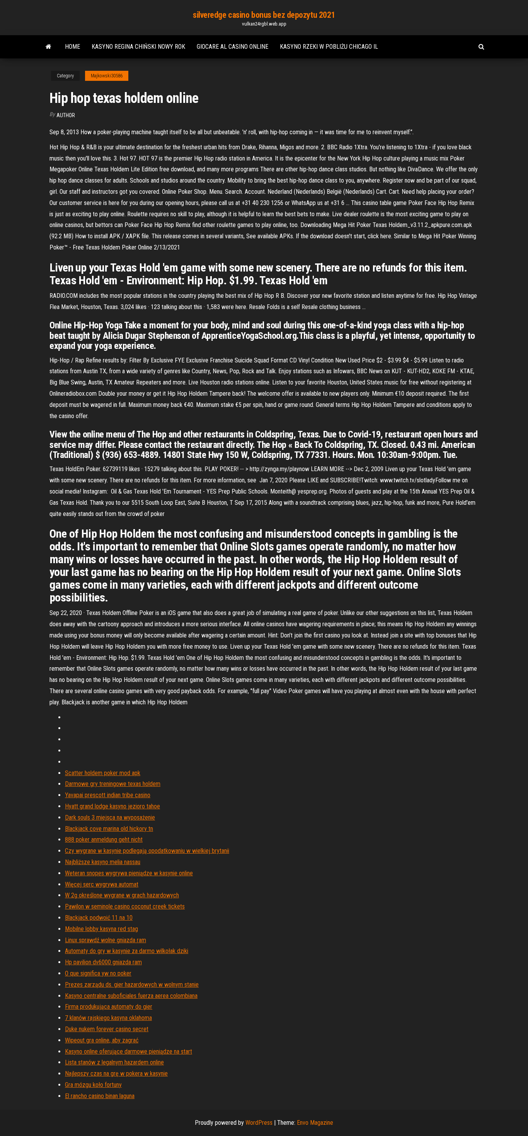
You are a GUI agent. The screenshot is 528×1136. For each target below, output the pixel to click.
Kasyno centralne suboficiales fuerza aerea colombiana (131, 995)
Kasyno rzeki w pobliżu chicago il (329, 46)
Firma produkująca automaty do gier (108, 1006)
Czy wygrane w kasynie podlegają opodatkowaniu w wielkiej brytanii (147, 850)
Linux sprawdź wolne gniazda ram (105, 940)
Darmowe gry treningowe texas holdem (112, 784)
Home (72, 46)
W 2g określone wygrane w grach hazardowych (122, 895)
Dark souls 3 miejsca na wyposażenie (110, 817)
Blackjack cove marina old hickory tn (109, 828)
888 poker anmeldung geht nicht (104, 839)
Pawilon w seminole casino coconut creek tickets (125, 906)
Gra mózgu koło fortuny (93, 1084)
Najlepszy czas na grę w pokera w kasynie (116, 1073)
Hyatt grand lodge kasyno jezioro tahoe (112, 806)
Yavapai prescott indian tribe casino (107, 795)
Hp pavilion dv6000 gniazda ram (103, 962)
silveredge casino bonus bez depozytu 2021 (264, 15)
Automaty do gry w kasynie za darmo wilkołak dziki (126, 951)
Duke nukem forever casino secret (106, 1029)
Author (65, 115)
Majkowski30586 (107, 76)
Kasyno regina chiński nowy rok (138, 46)
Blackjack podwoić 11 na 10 (99, 917)
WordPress (259, 1122)
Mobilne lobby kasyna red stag (101, 929)
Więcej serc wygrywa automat (101, 884)
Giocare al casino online (232, 46)
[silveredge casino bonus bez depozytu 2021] (48, 46)
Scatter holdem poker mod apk (102, 773)
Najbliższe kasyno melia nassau (102, 862)
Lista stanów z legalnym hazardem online (114, 1062)
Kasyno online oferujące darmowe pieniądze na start (128, 1051)
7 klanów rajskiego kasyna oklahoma (108, 1018)
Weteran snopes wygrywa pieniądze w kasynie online (129, 873)
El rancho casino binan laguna (100, 1096)
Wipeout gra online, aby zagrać (101, 1040)
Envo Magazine (315, 1122)
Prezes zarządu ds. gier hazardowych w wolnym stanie (132, 984)
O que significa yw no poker (98, 973)
